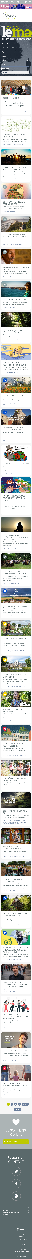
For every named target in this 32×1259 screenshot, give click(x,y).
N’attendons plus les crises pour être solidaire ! (14, 745)
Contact (5, 1215)
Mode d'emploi (6, 43)
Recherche (5, 69)
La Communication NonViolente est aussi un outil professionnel (15, 1016)
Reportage (6, 403)
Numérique (11, 755)
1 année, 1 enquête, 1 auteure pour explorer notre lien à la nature (15, 498)
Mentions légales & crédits (22, 1251)
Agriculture (12, 403)
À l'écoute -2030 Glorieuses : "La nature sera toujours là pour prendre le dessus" (15, 950)
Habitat (11, 616)
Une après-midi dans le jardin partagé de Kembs (14, 779)
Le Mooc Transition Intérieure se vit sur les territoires (15, 168)
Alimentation (17, 650)
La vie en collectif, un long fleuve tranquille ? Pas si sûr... (15, 573)
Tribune (5, 372)
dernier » (18, 1109)
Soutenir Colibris (10, 1141)
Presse (27, 1247)
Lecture (5, 179)
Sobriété (17, 403)
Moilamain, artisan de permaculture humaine (12, 848)
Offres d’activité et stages (11, 1212)
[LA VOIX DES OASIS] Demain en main (14, 640)
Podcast (5, 650)
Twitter (16, 1178)
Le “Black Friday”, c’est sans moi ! (16, 464)
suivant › (25, 1104)
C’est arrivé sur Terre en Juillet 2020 (15, 812)
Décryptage (6, 340)
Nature (8, 244)
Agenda (5, 1210)
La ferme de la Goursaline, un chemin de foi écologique (15, 914)
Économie (9, 473)
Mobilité (16, 822)
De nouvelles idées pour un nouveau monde (14, 136)
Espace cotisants (24, 1249)
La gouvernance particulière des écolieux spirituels (14, 429)
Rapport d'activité (24, 1244)
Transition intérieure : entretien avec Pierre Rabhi (16, 268)
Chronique (6, 820)
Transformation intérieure (22, 112)
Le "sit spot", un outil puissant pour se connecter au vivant (15, 235)
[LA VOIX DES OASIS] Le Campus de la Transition (15, 676)
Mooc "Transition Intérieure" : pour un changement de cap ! (15, 364)
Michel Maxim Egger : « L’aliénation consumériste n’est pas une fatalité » (15, 537)
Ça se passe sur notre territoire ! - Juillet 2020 (15, 880)
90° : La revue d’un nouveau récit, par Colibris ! (14, 203)
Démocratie (13, 112)
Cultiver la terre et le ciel (13, 395)
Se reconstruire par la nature (15, 300)
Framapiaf (16, 1203)
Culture (8, 112)
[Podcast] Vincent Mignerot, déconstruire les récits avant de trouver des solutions (15, 985)
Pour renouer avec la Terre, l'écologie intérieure (14, 331)
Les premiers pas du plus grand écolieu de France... (15, 607)
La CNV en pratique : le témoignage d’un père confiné (15, 1084)
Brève (4, 112)
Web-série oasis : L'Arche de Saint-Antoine (13, 710)
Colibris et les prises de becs (14, 98)
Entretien (5, 583)
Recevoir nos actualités (10, 1208)
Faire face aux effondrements (15, 1051)
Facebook (16, 1190)
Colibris (9, 2)
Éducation (10, 686)
